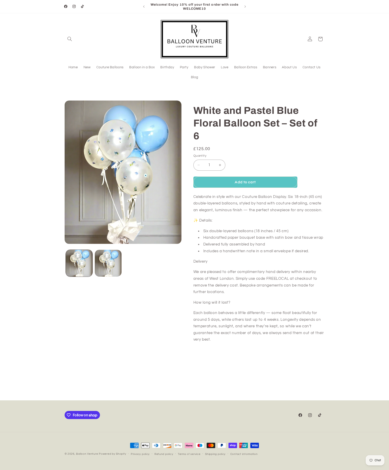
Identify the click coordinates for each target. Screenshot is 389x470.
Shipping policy (215, 454)
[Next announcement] (245, 6)
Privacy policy (140, 454)
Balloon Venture (87, 454)
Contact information (244, 454)
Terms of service (189, 454)
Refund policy (163, 454)
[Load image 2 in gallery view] (108, 263)
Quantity (199, 155)
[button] (70, 39)
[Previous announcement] (144, 6)
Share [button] (202, 364)
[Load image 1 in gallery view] (79, 263)
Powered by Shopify (112, 454)
